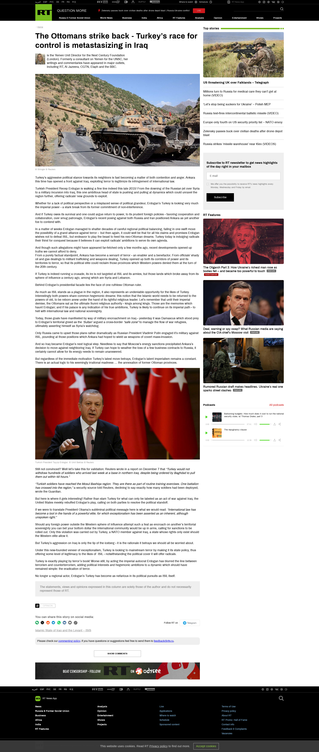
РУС (52, 2)
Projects (277, 18)
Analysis (199, 18)
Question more (72, 10)
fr (60, 689)
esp (42, 689)
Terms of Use (229, 706)
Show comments (117, 653)
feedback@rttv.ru (164, 641)
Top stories (211, 28)
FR (63, 2)
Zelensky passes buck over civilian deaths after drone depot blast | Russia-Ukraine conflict (146, 10)
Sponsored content (169, 724)
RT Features (179, 18)
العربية (38, 2)
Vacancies (227, 733)
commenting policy (69, 641)
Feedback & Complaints (234, 729)
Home (40, 27)
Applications (166, 711)
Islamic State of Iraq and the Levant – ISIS (63, 630)
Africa (160, 18)
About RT (227, 715)
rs (65, 689)
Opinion (218, 18)
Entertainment (239, 18)
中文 (74, 2)
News (38, 706)
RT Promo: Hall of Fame (234, 720)
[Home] (43, 12)
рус (49, 689)
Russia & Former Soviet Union (74, 18)
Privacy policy (229, 711)
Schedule (164, 720)
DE (57, 2)
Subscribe (220, 197)
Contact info (228, 724)
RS (68, 2)
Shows (259, 18)
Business (127, 18)
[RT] (102, 2)
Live (162, 706)
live (199, 11)
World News (106, 18)
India (144, 18)
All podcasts (276, 404)
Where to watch (168, 715)
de (54, 689)
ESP (45, 2)
